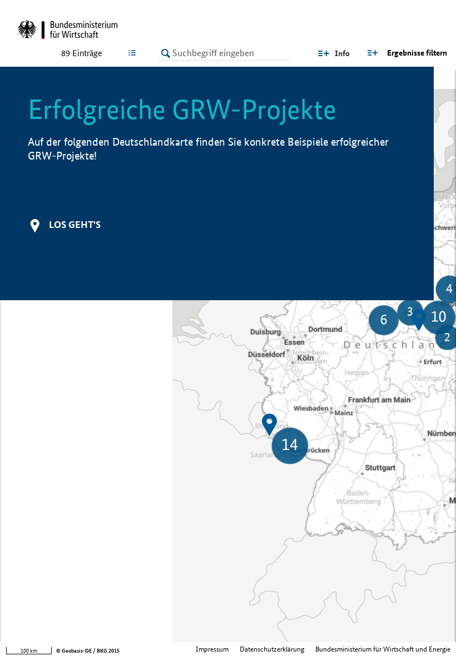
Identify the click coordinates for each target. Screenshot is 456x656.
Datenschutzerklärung (272, 649)
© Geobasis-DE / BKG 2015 (88, 651)
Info (342, 53)
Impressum (212, 649)
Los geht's (75, 224)
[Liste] (134, 53)
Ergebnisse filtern (417, 53)
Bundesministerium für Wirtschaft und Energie (382, 649)
